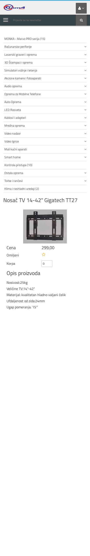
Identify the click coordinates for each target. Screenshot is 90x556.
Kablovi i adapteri (15, 117)
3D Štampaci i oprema (18, 62)
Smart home (12, 157)
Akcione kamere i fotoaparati (22, 78)
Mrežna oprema (14, 125)
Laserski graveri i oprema (20, 54)
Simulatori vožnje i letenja (20, 70)
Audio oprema (13, 86)
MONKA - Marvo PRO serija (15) (24, 38)
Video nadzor (12, 133)
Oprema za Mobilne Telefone (22, 94)
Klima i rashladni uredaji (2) (21, 188)
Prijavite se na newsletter (27, 20)
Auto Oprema (12, 101)
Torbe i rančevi (13, 180)
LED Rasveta (12, 109)
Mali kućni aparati (15, 149)
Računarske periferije (18, 46)
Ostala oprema (13, 173)
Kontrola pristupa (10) (18, 165)
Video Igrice (11, 141)
